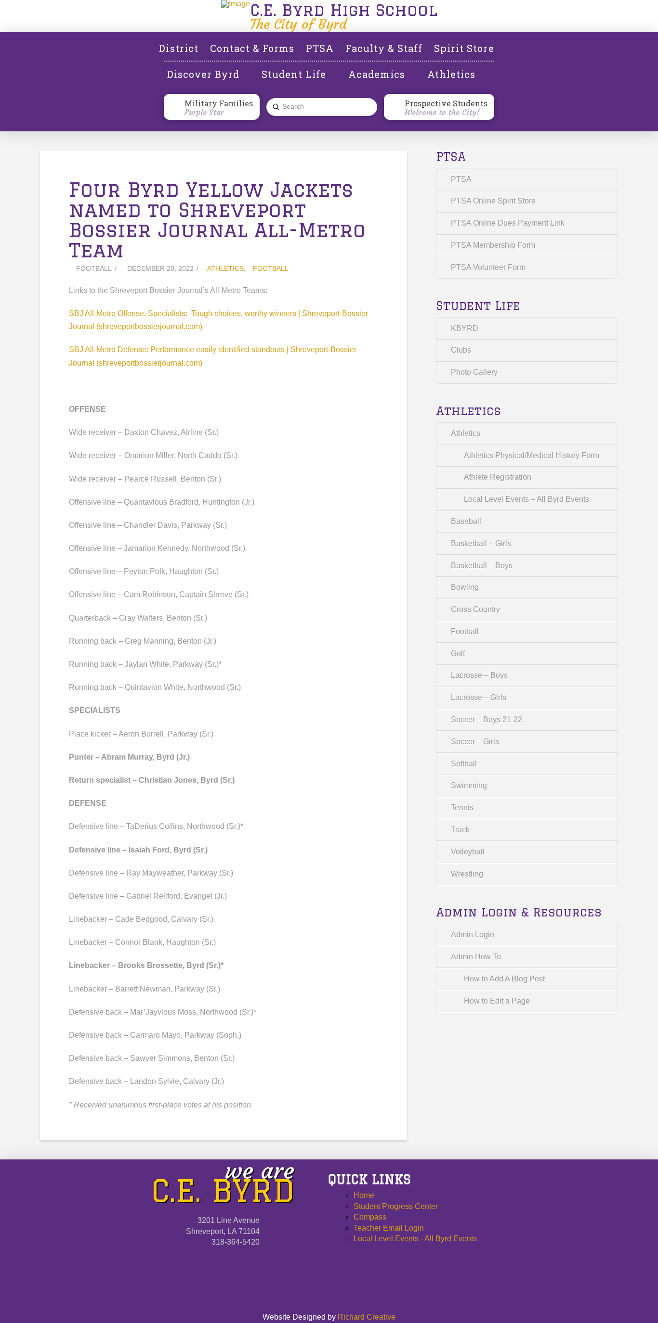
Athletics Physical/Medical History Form (531, 455)
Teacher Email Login (389, 1228)
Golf (458, 653)
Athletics (225, 268)
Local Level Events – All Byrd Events (526, 499)
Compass (370, 1217)
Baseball (466, 521)
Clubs (461, 350)
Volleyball (468, 852)
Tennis (462, 807)
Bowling (465, 587)
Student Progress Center (396, 1206)
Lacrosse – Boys (479, 675)
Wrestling (467, 874)
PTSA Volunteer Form (488, 267)
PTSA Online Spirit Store (493, 201)
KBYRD (464, 328)
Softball (464, 764)
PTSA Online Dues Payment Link (508, 223)
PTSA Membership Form (493, 245)
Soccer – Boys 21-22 (486, 719)
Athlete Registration (497, 477)
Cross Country (475, 609)
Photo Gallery (474, 372)
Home (364, 1195)
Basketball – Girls (481, 543)
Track (460, 830)
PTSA (461, 179)
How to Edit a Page (497, 1001)
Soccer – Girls (475, 742)
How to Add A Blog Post (504, 979)
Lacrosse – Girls (478, 697)
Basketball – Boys (482, 565)
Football (271, 268)
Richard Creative (366, 1317)
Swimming (469, 785)
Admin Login (472, 934)
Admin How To (476, 957)
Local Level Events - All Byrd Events (415, 1238)
